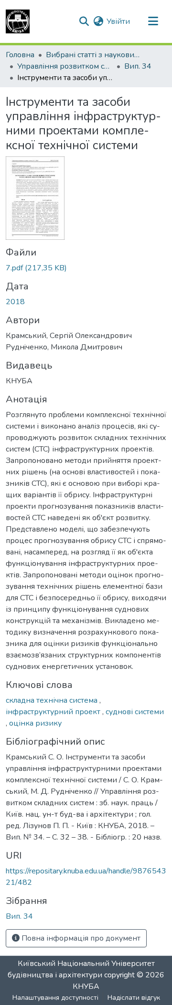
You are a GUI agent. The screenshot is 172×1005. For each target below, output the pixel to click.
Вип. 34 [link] (137, 66)
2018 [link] (15, 302)
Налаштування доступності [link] (55, 997)
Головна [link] (20, 55)
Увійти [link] (118, 21)
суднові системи (135, 712)
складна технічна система (52, 700)
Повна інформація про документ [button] (80, 938)
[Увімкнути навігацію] (153, 21)
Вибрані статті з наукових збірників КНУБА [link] (93, 55)
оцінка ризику (35, 723)
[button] (18, 21)
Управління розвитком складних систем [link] (65, 66)
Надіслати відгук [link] (134, 997)
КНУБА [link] (86, 986)
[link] (86, 268)
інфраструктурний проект (54, 712)
